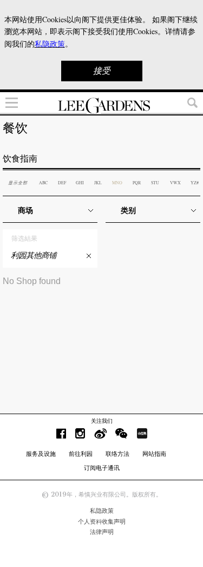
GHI (80, 182)
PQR (137, 182)
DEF (62, 182)
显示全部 (18, 182)
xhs (141, 433)
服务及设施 (41, 454)
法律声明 (102, 532)
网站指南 (154, 454)
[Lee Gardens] (101, 106)
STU (155, 182)
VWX (175, 182)
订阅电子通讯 (102, 468)
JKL (98, 182)
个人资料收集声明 (102, 521)
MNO (117, 182)
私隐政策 (102, 510)
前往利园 (81, 454)
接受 (101, 70)
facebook (61, 433)
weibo (100, 433)
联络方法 (117, 454)
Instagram (80, 433)
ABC (43, 182)
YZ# (195, 182)
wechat (121, 433)
